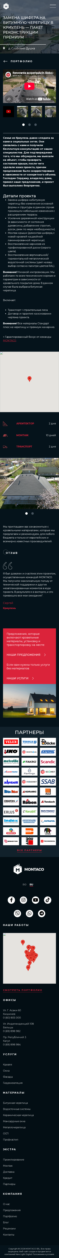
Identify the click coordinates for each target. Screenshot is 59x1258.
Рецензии (9, 1228)
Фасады (8, 1076)
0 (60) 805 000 (12, 1017)
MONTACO (9, 340)
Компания (12, 1193)
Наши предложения (23, 655)
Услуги (10, 1054)
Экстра (9, 1149)
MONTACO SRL (33, 1249)
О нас (6, 1204)
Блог (6, 1222)
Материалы (14, 1092)
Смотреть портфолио (22, 990)
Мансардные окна (14, 1121)
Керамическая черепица (18, 1115)
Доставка (8, 1171)
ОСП (6, 1133)
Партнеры (9, 1184)
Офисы (9, 1000)
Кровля (7, 1064)
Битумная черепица (15, 1103)
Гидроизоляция (13, 1082)
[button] (23, 124)
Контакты (8, 1234)
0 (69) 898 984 (12, 1044)
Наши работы (16, 925)
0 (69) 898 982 (12, 1031)
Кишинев (9, 1014)
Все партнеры (29, 850)
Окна (6, 1070)
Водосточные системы (17, 1109)
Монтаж (7, 1165)
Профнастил (10, 1139)
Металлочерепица (14, 1127)
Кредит (7, 1178)
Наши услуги (17, 678)
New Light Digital (24, 1254)
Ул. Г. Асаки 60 (12, 1010)
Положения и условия (43, 1254)
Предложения (12, 1210)
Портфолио (21, 61)
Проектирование (13, 1159)
